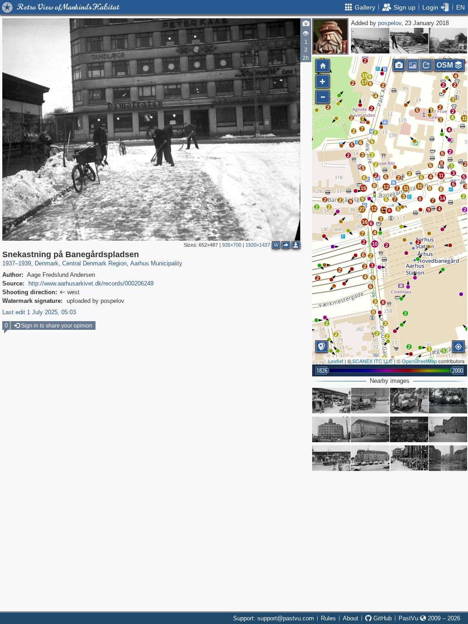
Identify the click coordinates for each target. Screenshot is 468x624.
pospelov (389, 23)
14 (442, 198)
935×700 (231, 245)
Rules (328, 618)
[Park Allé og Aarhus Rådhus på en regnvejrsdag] (448, 458)
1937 (8, 263)
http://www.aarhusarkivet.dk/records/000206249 (91, 283)
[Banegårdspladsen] (370, 429)
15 (363, 188)
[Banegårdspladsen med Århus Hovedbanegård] (448, 429)
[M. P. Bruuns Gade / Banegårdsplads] (409, 429)
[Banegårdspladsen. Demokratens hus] (331, 429)
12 (386, 187)
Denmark (46, 263)
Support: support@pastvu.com (273, 618)
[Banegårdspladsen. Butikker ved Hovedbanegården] (331, 400)
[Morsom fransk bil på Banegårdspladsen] (409, 400)
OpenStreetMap (419, 361)
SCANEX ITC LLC (372, 361)
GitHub (382, 618)
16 (364, 222)
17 (364, 82)
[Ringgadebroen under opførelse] (409, 40)
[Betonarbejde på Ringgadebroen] (370, 40)
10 (364, 75)
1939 (24, 263)
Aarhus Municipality (156, 263)
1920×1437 (257, 245)
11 (464, 118)
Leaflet (335, 361)
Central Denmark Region (94, 263)
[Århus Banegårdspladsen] (409, 458)
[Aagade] (448, 40)
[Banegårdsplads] (370, 400)
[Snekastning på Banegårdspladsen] (389, 210)
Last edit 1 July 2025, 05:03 (39, 312)
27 (362, 209)
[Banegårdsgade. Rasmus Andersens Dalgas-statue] (448, 400)
